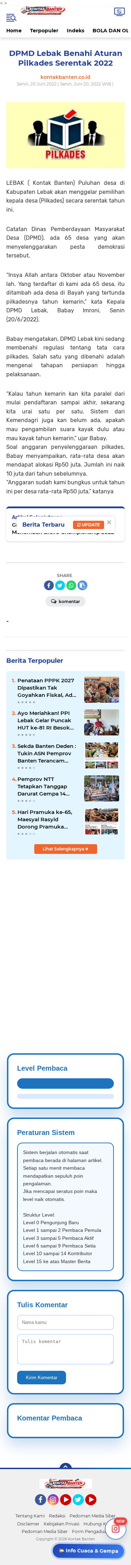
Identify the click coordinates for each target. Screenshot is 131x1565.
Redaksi (57, 1515)
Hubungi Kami (98, 1523)
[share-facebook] (49, 585)
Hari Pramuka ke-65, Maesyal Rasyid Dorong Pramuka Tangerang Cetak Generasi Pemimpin (44, 819)
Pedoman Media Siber (93, 1515)
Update (90, 524)
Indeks (75, 30)
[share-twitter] (60, 585)
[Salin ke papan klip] (82, 585)
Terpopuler (44, 30)
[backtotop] (65, 1469)
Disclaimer (28, 1523)
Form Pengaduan (90, 1531)
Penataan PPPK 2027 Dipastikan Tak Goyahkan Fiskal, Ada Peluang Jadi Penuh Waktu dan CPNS (46, 688)
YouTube (70, 1508)
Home (14, 30)
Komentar (69, 601)
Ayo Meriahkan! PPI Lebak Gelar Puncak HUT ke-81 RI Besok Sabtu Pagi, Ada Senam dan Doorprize (46, 720)
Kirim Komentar (41, 1377)
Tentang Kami (30, 1515)
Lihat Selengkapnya (64, 848)
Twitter (81, 1508)
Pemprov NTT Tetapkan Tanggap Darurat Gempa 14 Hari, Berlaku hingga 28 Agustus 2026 (44, 786)
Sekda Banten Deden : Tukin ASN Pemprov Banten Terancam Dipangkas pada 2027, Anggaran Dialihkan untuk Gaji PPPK (46, 753)
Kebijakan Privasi (61, 1523)
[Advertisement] (65, 939)
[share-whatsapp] (71, 585)
